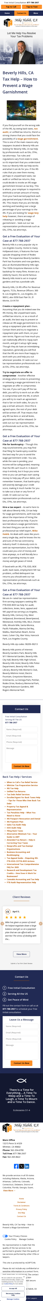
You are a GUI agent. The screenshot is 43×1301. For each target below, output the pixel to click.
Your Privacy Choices (18, 1236)
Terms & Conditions (21, 1206)
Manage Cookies (26, 1239)
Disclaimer (21, 1202)
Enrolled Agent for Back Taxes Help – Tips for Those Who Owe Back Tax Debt (23, 800)
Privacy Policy (21, 1209)
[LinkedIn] (26, 1166)
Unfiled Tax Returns (16, 791)
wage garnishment (27, 138)
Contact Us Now (21, 766)
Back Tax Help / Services (17, 776)
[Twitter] (21, 1166)
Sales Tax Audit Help (16, 824)
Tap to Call (11, 6)
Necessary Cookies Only (13, 1294)
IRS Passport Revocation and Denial (23, 818)
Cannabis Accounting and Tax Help (23, 879)
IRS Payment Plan (15, 821)
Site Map (21, 1213)
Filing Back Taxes (15, 831)
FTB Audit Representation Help (21, 882)
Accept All (13, 1288)
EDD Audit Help (14, 827)
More (36, 13)
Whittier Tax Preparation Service (22, 785)
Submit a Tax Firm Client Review (21, 963)
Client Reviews (21, 897)
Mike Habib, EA (30, 1289)
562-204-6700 (17, 1150)
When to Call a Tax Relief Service (22, 782)
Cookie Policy (10, 1239)
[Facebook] (16, 1166)
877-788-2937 (19, 1153)
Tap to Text (32, 6)
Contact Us (21, 13)
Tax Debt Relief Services (18, 794)
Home (7, 13)
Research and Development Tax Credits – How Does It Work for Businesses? (22, 873)
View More (21, 954)
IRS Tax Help (12, 788)
